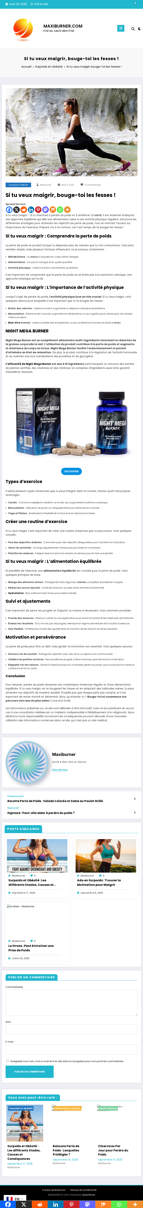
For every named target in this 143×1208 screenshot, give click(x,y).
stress (117, 322)
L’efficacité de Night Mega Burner (28, 364)
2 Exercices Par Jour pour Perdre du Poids (67, 1150)
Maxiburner (45, 185)
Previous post (15, 796)
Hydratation (16, 593)
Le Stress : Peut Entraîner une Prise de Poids (31, 948)
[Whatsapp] (60, 209)
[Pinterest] (38, 209)
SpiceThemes (88, 1194)
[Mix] (53, 209)
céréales (81, 582)
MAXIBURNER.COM (62, 26)
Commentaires (14, 987)
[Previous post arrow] (135, 799)
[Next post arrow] (135, 812)
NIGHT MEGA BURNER (27, 331)
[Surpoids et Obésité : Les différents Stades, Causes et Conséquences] (37, 855)
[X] (16, 209)
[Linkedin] (31, 209)
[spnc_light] (139, 28)
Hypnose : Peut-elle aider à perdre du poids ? (41, 813)
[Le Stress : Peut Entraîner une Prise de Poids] (20, 906)
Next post (13, 808)
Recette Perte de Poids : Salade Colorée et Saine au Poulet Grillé (55, 801)
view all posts (60, 770)
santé (98, 215)
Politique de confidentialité (83, 1190)
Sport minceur (62, 1108)
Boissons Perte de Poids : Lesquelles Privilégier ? (20, 1150)
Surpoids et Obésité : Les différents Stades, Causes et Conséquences (31, 882)
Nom (8, 1022)
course (35, 502)
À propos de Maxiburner (53, 1190)
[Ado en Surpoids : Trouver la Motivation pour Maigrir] (106, 855)
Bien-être (14, 322)
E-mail (9, 1041)
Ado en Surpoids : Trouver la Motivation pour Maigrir (99, 882)
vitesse (34, 256)
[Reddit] (23, 209)
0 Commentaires (92, 185)
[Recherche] (133, 29)
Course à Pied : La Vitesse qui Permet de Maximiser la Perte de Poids (114, 1152)
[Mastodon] (45, 209)
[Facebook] (9, 209)
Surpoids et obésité (18, 185)
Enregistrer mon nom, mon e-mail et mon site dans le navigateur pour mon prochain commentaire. (67, 1061)
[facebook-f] (135, 3)
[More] (67, 209)
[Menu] (120, 28)
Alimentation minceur (21, 1108)
